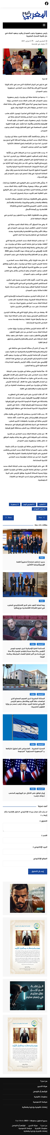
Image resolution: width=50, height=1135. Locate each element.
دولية (43, 44)
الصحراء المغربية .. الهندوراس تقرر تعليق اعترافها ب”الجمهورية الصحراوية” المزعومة (25, 750)
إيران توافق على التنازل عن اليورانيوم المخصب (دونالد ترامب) (27, 795)
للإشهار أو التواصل (40, 1091)
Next (10, 517)
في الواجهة (36, 44)
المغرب (41, 504)
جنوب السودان (39, 509)
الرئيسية (41, 644)
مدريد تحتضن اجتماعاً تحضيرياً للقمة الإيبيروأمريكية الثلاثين (30, 563)
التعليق (43, 821)
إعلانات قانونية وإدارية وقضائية (34, 1107)
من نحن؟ (43, 1081)
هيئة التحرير (42, 1086)
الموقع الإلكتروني (40, 858)
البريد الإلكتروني (40, 847)
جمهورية (14, 504)
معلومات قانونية (40, 1097)
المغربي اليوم (40, 41)
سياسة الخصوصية (40, 1102)
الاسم (44, 835)
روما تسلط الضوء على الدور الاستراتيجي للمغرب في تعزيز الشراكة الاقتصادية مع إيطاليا (26, 607)
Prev (40, 517)
